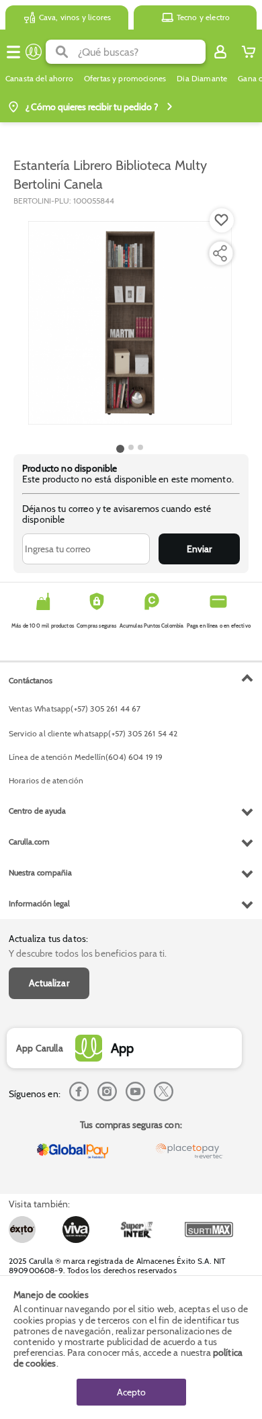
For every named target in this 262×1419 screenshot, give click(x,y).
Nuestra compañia (40, 872)
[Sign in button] (220, 51)
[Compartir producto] (219, 253)
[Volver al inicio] (34, 52)
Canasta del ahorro (39, 78)
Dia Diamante (202, 78)
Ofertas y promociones (125, 78)
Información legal (39, 903)
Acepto (131, 1392)
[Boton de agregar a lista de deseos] (222, 220)
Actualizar (49, 983)
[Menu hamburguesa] (13, 52)
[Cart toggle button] (249, 51)
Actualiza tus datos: (48, 938)
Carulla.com (29, 841)
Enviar (199, 549)
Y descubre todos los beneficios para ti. (88, 953)
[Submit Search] (62, 51)
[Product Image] (130, 323)
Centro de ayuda (37, 811)
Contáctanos (30, 680)
